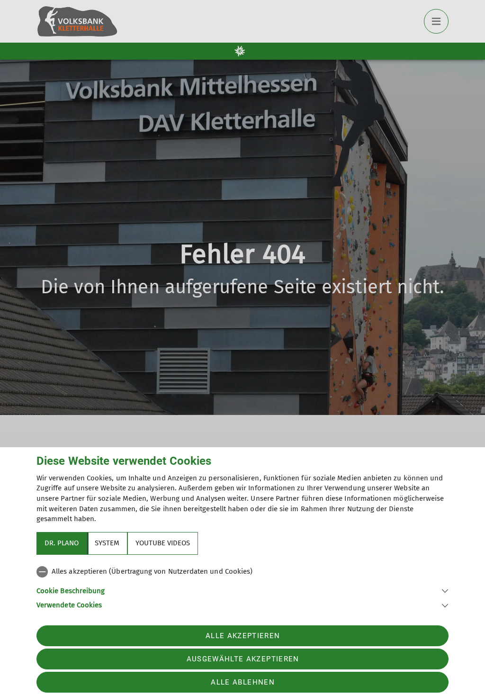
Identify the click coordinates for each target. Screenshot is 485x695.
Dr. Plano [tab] (62, 543)
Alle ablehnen (242, 682)
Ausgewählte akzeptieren (243, 659)
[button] (242, 590)
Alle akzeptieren (243, 636)
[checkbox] (242, 571)
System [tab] (107, 543)
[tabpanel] (242, 586)
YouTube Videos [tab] (162, 543)
